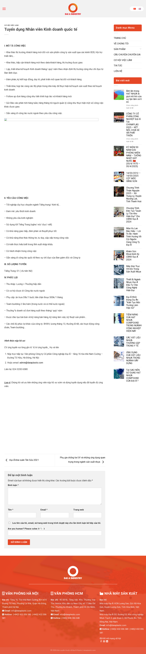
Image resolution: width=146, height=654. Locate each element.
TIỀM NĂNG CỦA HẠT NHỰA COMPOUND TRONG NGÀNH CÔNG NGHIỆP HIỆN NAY (134, 322)
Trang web (78, 510)
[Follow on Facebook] (101, 641)
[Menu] (4, 9)
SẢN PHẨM (119, 49)
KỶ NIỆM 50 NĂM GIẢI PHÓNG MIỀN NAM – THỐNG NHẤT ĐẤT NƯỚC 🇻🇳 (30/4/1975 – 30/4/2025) (133, 157)
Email (43, 510)
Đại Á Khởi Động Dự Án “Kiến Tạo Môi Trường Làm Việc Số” (133, 302)
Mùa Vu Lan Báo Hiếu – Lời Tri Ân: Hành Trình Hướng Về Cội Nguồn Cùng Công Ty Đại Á (133, 236)
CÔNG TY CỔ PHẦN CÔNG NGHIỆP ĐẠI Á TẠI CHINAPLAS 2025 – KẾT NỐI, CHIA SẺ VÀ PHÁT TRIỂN (133, 124)
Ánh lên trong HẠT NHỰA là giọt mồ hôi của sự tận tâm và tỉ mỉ (134, 96)
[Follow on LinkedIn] (107, 641)
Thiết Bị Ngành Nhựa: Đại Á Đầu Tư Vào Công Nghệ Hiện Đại (133, 285)
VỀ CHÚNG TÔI (121, 43)
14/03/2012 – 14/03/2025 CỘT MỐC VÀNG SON (133, 177)
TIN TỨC (118, 65)
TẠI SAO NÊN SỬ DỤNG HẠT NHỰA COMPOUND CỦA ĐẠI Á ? (133, 375)
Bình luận (13, 485)
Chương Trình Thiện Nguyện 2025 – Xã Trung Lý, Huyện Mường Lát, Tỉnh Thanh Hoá (133, 194)
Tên (10, 510)
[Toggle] (140, 49)
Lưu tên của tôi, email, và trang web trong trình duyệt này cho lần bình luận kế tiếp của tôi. (56, 523)
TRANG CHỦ (120, 38)
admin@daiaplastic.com (31, 362)
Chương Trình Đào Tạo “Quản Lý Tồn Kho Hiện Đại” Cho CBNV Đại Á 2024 (133, 215)
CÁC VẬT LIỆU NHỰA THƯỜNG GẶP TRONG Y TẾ (133, 341)
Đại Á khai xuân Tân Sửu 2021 (24, 460)
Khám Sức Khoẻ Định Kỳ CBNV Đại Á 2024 (132, 255)
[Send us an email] (104, 641)
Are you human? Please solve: (23, 529)
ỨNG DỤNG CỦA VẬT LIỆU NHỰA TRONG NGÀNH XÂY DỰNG (133, 358)
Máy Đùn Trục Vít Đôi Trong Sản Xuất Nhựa (133, 269)
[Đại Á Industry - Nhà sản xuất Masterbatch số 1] (73, 8)
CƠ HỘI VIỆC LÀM (11, 25)
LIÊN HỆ (118, 71)
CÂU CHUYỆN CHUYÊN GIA (127, 54)
